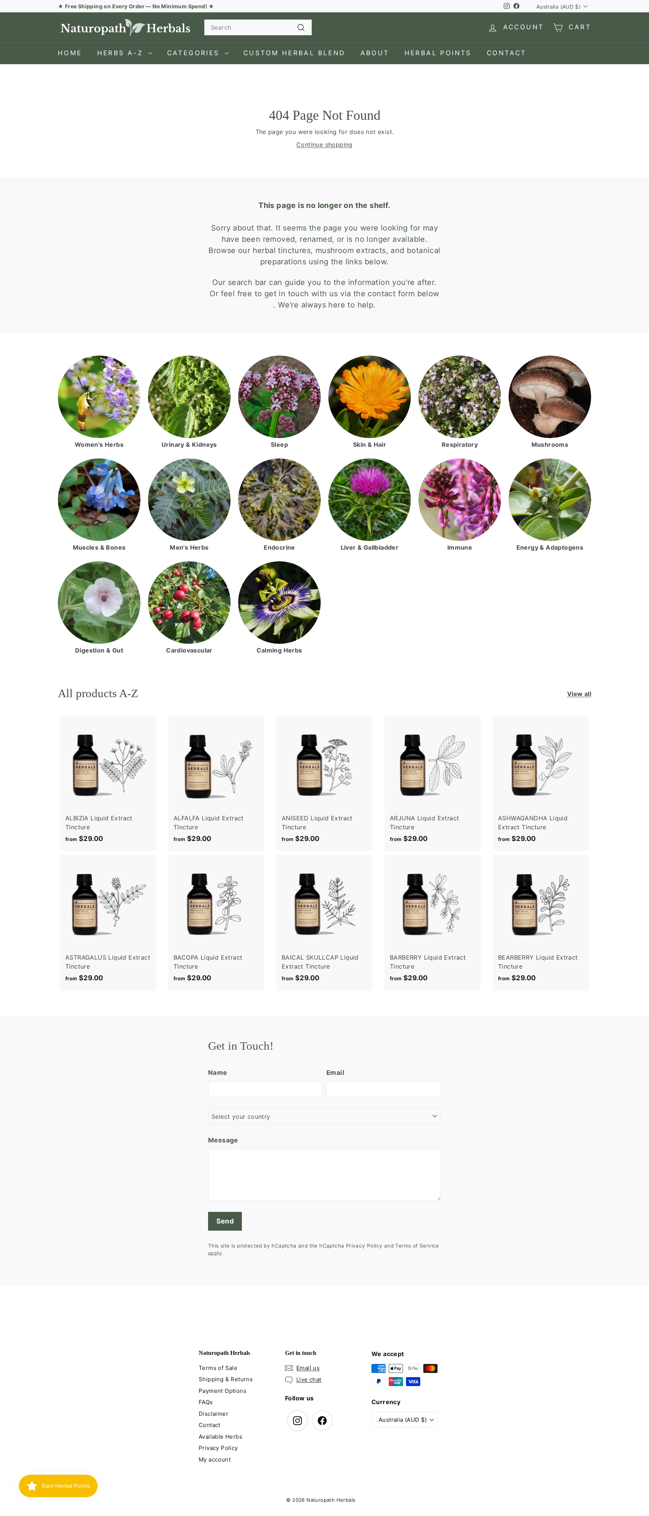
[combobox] (258, 27)
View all (579, 694)
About (375, 53)
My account (215, 1459)
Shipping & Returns (226, 1379)
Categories (195, 53)
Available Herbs (220, 1436)
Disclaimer (213, 1413)
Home (70, 53)
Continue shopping (324, 144)
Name (217, 1072)
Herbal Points (438, 53)
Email (335, 1072)
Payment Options (222, 1390)
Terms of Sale (218, 1367)
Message (223, 1140)
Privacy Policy (364, 1246)
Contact (507, 53)
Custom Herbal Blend (294, 53)
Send (225, 1221)
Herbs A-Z (121, 53)
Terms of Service (417, 1246)
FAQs (206, 1402)
